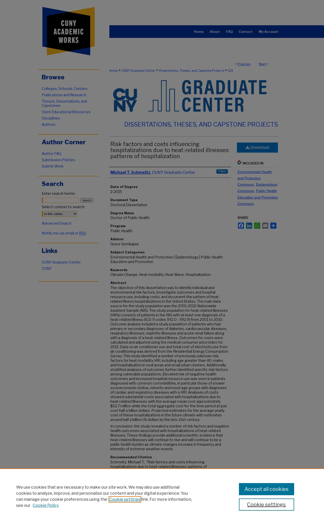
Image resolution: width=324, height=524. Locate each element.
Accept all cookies (267, 489)
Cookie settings (124, 499)
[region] (162, 496)
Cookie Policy (46, 505)
